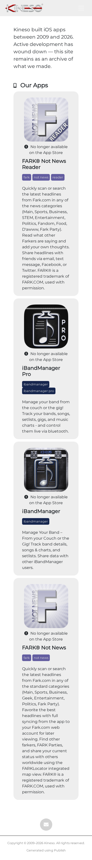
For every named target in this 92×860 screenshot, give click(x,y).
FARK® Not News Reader (44, 164)
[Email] (46, 824)
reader (58, 177)
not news (41, 177)
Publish (60, 850)
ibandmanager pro (39, 391)
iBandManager (41, 511)
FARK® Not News (44, 647)
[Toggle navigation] (81, 8)
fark (27, 177)
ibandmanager (36, 384)
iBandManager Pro (41, 371)
